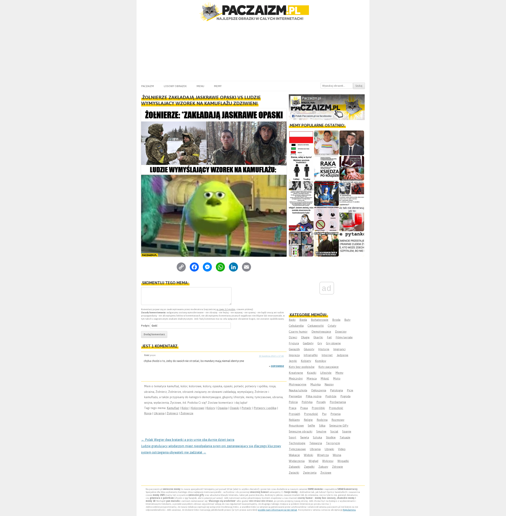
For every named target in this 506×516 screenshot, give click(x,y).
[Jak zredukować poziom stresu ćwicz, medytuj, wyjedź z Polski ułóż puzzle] (326, 218)
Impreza (294, 355)
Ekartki (318, 337)
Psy (324, 414)
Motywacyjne (297, 384)
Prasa (304, 408)
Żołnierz (172, 413)
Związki (294, 472)
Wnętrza (323, 455)
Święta (304, 437)
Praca (292, 408)
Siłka (322, 425)
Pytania (335, 414)
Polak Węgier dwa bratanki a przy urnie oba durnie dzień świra (187, 439)
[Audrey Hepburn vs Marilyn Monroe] (301, 193)
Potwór (246, 408)
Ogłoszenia (318, 390)
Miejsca (312, 378)
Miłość (325, 378)
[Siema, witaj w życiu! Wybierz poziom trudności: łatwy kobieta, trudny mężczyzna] (301, 168)
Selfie (311, 425)
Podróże (330, 396)
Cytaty (332, 325)
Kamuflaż (173, 408)
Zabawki (294, 466)
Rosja (147, 413)
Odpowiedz (277, 366)
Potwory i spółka (265, 408)
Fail (329, 337)
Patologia (336, 390)
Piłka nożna (313, 396)
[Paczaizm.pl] (253, 11)
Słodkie (331, 437)
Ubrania (315, 449)
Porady (321, 402)
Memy (218, 86)
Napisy (329, 384)
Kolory (210, 408)
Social (334, 431)
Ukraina (159, 413)
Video (342, 449)
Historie (323, 349)
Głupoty (309, 349)
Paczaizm (147, 86)
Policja (293, 402)
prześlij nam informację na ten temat (277, 509)
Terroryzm (333, 443)
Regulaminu (349, 509)
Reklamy (294, 419)
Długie (305, 337)
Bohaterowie (319, 319)
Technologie (297, 443)
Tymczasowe (297, 449)
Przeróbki (318, 408)
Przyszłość (311, 414)
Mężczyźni (296, 378)
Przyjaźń (294, 414)
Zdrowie (337, 466)
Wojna (337, 455)
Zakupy (323, 466)
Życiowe (325, 472)
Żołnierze (186, 413)
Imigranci (339, 349)
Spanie (346, 431)
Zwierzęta (309, 472)
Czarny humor (298, 331)
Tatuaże (345, 437)
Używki (329, 449)
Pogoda (345, 396)
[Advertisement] (253, 51)
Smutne (321, 431)
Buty (347, 319)
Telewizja (315, 443)
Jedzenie (342, 355)
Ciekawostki (316, 325)
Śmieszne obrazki (300, 431)
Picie (350, 390)
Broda (336, 319)
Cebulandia (296, 325)
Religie (308, 419)
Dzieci (293, 337)
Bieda (303, 319)
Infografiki (311, 355)
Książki (311, 372)
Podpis (145, 325)
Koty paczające (328, 366)
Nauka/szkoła (298, 390)
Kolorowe (197, 408)
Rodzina (322, 419)
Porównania (338, 402)
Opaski (234, 408)
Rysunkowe (296, 425)
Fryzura (294, 343)
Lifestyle (325, 372)
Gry (319, 343)
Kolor (185, 408)
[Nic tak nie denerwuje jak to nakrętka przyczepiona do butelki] (351, 218)
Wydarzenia (297, 461)
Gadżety (308, 343)
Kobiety (306, 361)
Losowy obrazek (175, 86)
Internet (327, 355)
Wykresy (327, 461)
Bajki (292, 319)
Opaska (222, 408)
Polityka (307, 402)
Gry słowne (333, 343)
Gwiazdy (294, 349)
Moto (336, 378)
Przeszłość (336, 408)
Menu (200, 86)
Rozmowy (337, 419)
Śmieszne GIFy (338, 425)
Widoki (308, 455)
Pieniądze (295, 396)
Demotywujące (321, 331)
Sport (292, 437)
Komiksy (320, 361)
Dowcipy (340, 331)
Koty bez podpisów (301, 366)
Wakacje (294, 455)
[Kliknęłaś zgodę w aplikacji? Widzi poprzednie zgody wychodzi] (301, 244)
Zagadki (309, 466)
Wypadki (343, 461)
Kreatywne (296, 372)
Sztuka (317, 437)
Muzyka (315, 384)
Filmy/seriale (344, 337)
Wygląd (313, 461)
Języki (293, 361)
